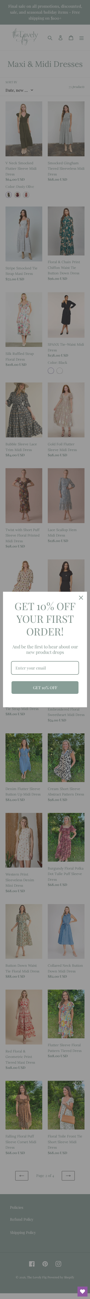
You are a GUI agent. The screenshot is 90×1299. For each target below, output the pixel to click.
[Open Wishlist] (83, 1292)
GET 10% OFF (45, 687)
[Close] (81, 598)
